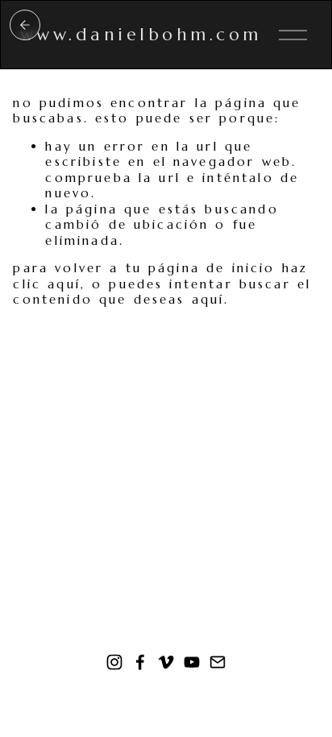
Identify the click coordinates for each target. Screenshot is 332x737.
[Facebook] (140, 662)
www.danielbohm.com (141, 34)
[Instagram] (114, 662)
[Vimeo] (166, 662)
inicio (25, 25)
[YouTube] (192, 662)
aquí (208, 299)
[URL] (218, 662)
